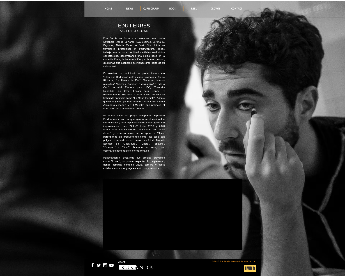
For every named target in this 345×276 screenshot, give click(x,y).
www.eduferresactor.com (244, 261)
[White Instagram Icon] (105, 265)
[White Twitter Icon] (99, 265)
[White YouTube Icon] (111, 265)
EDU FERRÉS (134, 26)
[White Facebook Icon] (92, 265)
